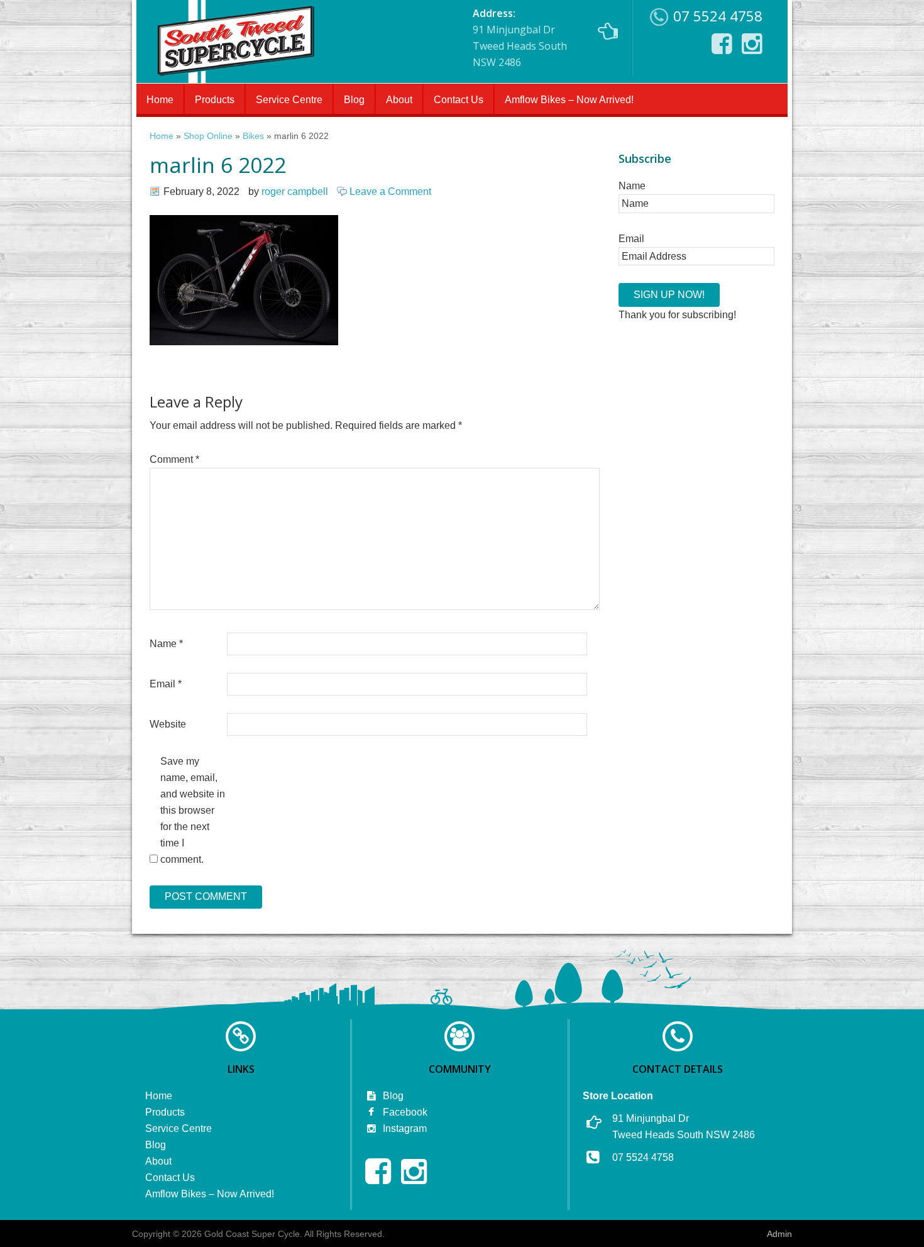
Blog (354, 99)
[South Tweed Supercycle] (235, 79)
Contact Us (458, 99)
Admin (779, 1234)
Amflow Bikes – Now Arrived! (569, 99)
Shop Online (208, 136)
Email (166, 684)
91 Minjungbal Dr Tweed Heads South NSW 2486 (520, 37)
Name (166, 643)
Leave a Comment (390, 191)
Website (168, 724)
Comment (174, 459)
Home (159, 99)
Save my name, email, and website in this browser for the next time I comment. (192, 810)
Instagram (403, 1128)
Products (214, 99)
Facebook (403, 1112)
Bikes (253, 136)
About (399, 99)
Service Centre (289, 99)
